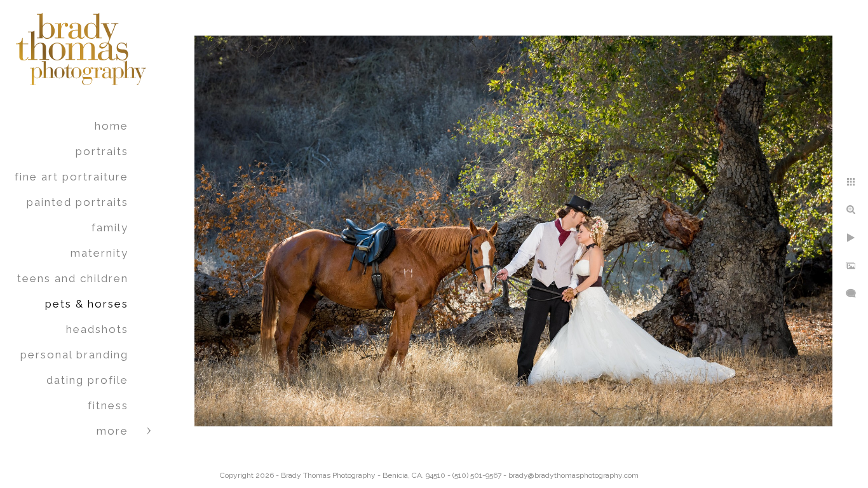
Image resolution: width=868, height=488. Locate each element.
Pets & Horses (86, 303)
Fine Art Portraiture (71, 176)
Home (111, 125)
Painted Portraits (77, 202)
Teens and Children (72, 278)
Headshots (97, 329)
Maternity (99, 253)
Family (110, 227)
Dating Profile (87, 380)
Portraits (102, 151)
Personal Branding (74, 354)
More (112, 430)
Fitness (108, 405)
